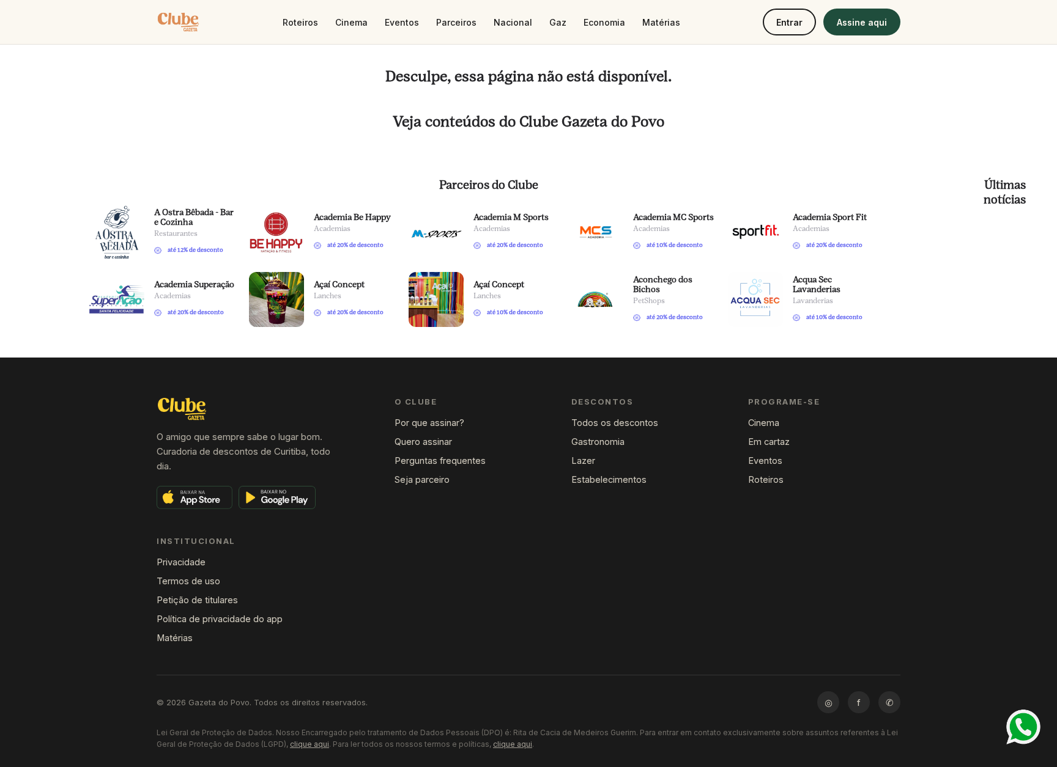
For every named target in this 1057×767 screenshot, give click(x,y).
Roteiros (300, 22)
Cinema (351, 22)
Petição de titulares (197, 600)
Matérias (661, 22)
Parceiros (456, 22)
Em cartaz (769, 441)
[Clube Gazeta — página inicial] (178, 22)
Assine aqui (862, 22)
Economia (604, 22)
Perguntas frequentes (440, 460)
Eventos (402, 22)
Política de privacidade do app (220, 619)
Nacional (513, 22)
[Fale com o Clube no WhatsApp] (1023, 727)
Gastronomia (598, 441)
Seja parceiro (422, 479)
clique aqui (309, 744)
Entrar (789, 22)
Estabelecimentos (609, 479)
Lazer (583, 460)
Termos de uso (188, 581)
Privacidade (181, 562)
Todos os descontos (614, 422)
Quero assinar (423, 441)
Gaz (557, 22)
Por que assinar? (429, 422)
